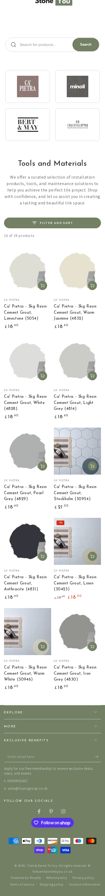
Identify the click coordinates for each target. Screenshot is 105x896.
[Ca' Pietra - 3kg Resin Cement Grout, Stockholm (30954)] (77, 451)
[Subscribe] (98, 757)
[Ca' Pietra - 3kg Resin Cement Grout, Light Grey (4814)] (77, 360)
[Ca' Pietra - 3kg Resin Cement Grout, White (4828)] (27, 360)
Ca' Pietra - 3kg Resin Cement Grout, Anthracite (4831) (25, 583)
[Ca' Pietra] (27, 86)
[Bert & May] (27, 124)
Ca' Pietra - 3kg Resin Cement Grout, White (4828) (25, 403)
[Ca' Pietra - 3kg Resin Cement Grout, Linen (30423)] (77, 541)
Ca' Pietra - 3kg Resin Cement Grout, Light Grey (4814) (75, 403)
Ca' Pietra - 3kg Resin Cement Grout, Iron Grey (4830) (75, 674)
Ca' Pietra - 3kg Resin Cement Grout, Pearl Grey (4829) (25, 493)
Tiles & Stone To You (42, 866)
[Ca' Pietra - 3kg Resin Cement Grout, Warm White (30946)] (27, 631)
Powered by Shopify (26, 878)
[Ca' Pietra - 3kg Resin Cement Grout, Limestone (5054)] (27, 270)
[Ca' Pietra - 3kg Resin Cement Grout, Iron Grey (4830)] (77, 631)
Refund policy (56, 878)
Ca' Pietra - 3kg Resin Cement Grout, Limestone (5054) (25, 313)
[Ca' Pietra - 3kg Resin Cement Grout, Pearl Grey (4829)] (27, 451)
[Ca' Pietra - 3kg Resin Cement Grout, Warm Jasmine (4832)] (77, 270)
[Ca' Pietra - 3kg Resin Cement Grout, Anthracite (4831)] (27, 541)
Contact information (85, 884)
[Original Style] (77, 124)
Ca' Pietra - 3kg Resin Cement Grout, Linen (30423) (75, 583)
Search (86, 44)
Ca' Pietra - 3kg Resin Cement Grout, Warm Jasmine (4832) (75, 313)
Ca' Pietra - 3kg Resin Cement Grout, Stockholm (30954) (75, 493)
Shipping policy (52, 884)
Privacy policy (83, 878)
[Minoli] (77, 86)
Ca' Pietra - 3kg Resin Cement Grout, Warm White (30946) (25, 674)
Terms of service (22, 884)
